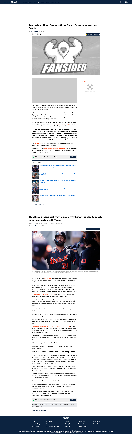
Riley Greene (47, 278)
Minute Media (24, 430)
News (20, 2)
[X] (123, 1)
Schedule (30, 2)
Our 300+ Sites (82, 421)
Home (33, 204)
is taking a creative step (62, 124)
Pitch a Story (49, 424)
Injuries (47, 2)
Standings (37, 2)
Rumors (25, 2)
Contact (67, 421)
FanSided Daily (36, 424)
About (33, 421)
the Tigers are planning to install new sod (55, 148)
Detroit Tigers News (41, 204)
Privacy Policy (69, 424)
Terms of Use (81, 424)
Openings (49, 421)
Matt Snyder (34, 31)
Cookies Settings (82, 426)
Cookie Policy (96, 424)
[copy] (40, 34)
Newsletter (53, 2)
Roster (42, 2)
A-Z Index (67, 426)
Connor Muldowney (36, 225)
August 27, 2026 (51, 316)
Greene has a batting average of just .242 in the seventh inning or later (51, 326)
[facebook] (120, 1)
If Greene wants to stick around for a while (43, 294)
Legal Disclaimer (36, 426)
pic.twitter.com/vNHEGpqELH (69, 314)
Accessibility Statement (52, 426)
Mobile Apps (96, 421)
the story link (38, 143)
